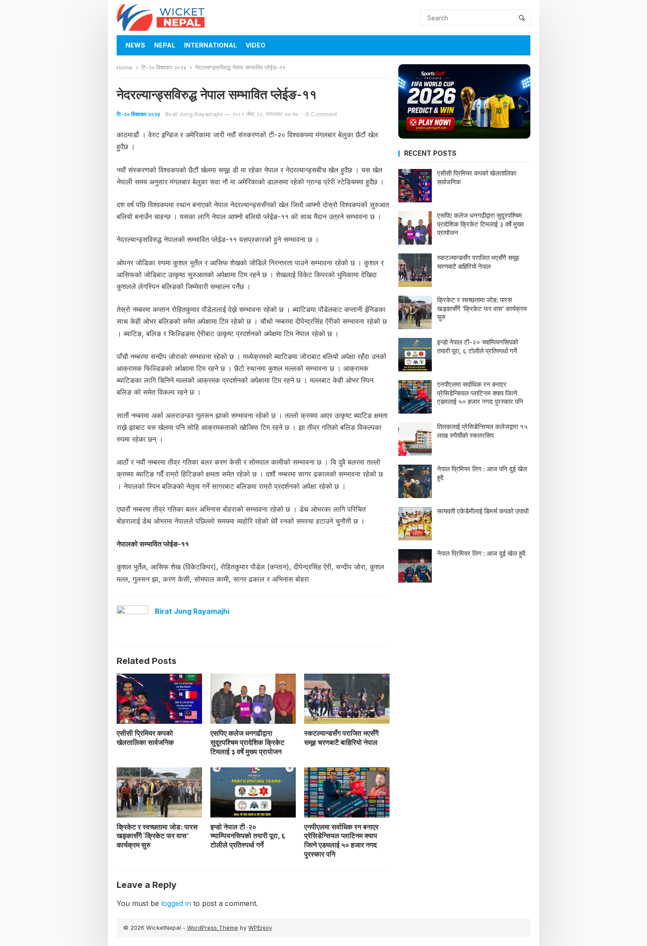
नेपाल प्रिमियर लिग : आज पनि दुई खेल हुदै (482, 473)
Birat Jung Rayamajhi (194, 113)
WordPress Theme (212, 927)
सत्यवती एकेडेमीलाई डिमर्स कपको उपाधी (483, 511)
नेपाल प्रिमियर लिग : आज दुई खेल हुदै (481, 553)
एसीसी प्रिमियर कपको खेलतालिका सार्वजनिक (145, 737)
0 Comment (321, 113)
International (210, 45)
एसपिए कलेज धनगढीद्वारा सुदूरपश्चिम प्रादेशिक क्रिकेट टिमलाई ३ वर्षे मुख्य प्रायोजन (247, 742)
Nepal (164, 45)
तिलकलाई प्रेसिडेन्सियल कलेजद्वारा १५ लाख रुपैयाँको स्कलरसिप (482, 431)
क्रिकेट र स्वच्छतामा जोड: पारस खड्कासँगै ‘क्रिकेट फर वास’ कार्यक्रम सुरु (157, 836)
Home (124, 67)
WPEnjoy (260, 927)
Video (255, 45)
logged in (176, 903)
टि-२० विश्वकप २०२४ (163, 67)
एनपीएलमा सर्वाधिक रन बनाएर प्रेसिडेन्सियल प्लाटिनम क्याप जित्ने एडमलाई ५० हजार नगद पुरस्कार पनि (341, 840)
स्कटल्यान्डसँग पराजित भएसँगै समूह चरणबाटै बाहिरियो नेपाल (341, 737)
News (135, 45)
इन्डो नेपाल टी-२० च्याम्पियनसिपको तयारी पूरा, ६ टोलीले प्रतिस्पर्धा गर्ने (247, 836)
